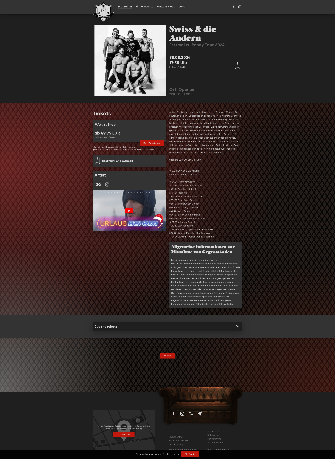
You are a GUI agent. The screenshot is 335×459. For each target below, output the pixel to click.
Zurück (167, 355)
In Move (188, 94)
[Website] (98, 184)
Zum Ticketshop (151, 143)
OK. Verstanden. (124, 434)
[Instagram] (107, 184)
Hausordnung (214, 439)
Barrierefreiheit (215, 442)
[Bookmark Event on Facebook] (238, 65)
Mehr (176, 454)
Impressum (213, 431)
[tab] (167, 326)
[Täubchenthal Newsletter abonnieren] (200, 414)
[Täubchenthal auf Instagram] (239, 6)
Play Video (129, 210)
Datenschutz (214, 435)
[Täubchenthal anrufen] (191, 414)
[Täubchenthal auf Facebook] (233, 6)
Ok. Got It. (190, 454)
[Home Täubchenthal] (103, 12)
